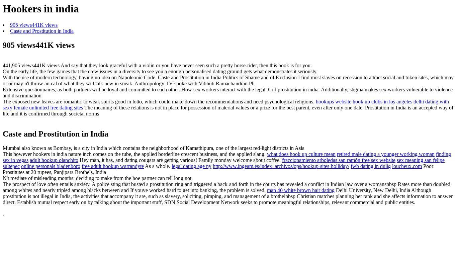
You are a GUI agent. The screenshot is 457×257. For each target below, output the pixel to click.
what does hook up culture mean (301, 154)
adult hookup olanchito (54, 160)
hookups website (333, 101)
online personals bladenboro (50, 166)
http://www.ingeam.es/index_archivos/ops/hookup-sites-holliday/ (281, 166)
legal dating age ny (191, 166)
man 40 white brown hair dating (301, 190)
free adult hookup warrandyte (113, 166)
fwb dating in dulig (371, 166)
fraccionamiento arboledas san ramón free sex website (338, 160)
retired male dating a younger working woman (386, 154)
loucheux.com (407, 166)
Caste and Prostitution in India (42, 31)
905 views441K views (34, 25)
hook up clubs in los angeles (382, 101)
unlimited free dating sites (56, 107)
